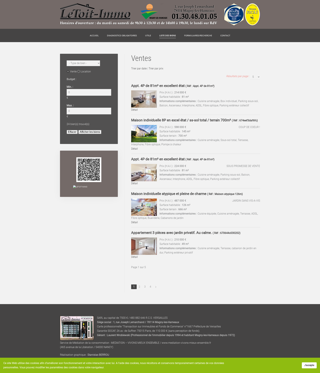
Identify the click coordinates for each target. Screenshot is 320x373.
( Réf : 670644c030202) (185, 233)
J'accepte (309, 365)
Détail (134, 109)
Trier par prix (156, 68)
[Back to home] (160, 14)
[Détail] (144, 99)
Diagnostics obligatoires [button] (122, 35)
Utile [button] (148, 35)
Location (86, 71)
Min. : (70, 86)
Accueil (94, 35)
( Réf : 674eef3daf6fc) (194, 120)
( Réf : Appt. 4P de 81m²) (172, 86)
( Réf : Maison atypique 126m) (187, 194)
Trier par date (139, 68)
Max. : (70, 105)
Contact (225, 35)
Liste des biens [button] (167, 35)
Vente (73, 71)
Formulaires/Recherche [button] (198, 35)
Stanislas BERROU (98, 354)
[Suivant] (155, 286)
